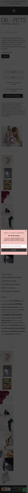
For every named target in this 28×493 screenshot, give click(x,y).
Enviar (13, 250)
